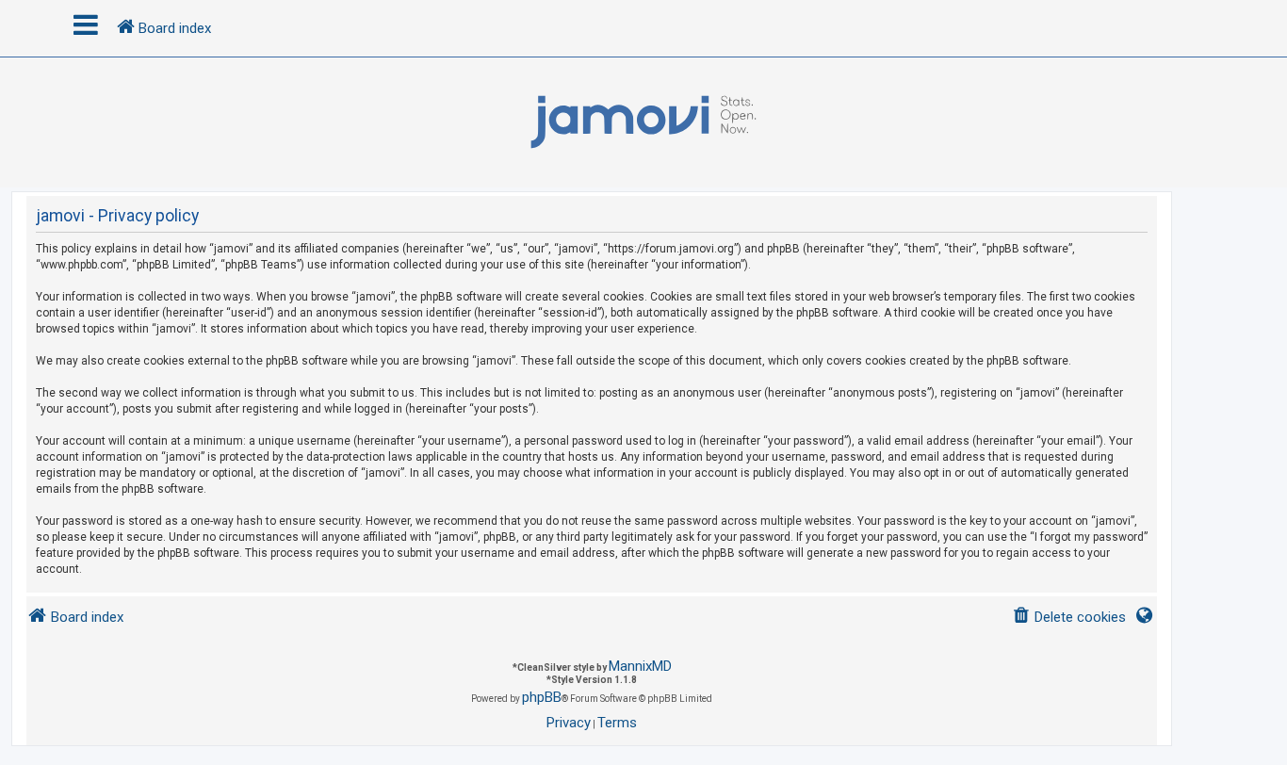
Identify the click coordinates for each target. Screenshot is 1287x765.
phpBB (542, 697)
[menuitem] (1069, 617)
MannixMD (640, 666)
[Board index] (643, 122)
